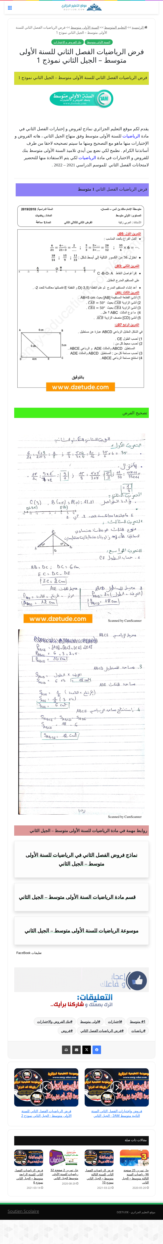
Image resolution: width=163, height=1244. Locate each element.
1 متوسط (137, 1021)
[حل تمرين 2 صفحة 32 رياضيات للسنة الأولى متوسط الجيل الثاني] (63, 1158)
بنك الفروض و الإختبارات (68, 42)
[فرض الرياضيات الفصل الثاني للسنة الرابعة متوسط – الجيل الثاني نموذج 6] (28, 1158)
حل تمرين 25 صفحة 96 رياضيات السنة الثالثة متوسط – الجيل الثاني (135, 1176)
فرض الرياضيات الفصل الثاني (100, 1030)
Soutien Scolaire (23, 1211)
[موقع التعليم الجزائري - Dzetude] (81, 7)
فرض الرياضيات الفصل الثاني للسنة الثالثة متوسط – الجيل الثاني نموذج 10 (99, 1176)
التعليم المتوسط (115, 27)
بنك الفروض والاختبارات (53, 1021)
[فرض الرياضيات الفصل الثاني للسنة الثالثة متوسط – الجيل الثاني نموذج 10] (99, 1158)
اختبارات (114, 1021)
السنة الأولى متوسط (85, 27)
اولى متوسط (89, 1021)
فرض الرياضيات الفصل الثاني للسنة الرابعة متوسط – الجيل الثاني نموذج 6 (28, 1176)
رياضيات (137, 1030)
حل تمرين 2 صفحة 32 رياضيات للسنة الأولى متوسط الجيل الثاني (64, 1174)
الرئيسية (138, 27)
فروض (65, 1030)
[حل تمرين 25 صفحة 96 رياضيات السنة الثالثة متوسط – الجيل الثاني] (134, 1158)
